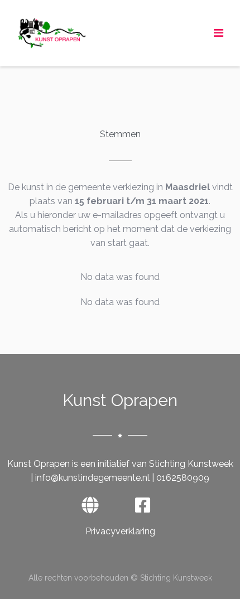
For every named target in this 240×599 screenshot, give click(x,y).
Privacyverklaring (120, 531)
